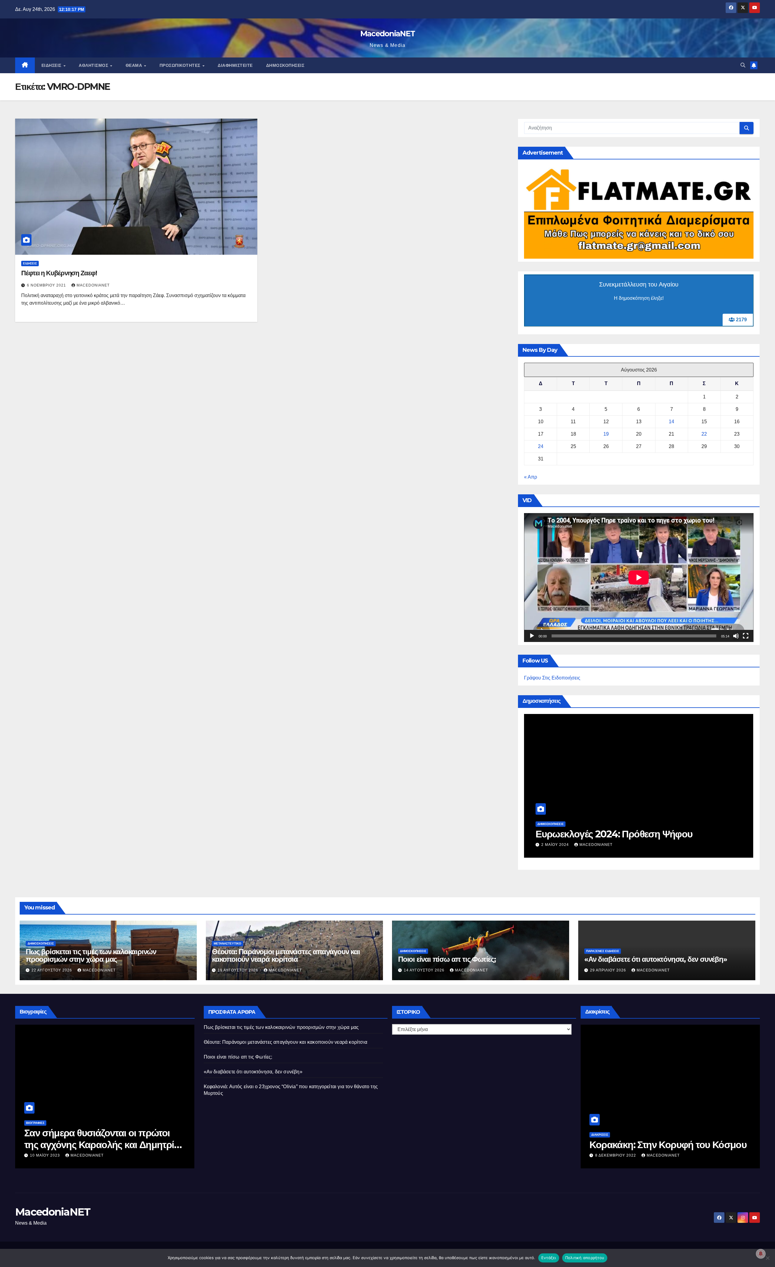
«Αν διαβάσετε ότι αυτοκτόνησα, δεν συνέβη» (655, 959)
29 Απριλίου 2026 (608, 970)
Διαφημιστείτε (235, 65)
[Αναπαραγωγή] (532, 636)
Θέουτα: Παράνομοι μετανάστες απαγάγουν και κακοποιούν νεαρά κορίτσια (286, 955)
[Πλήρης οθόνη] (746, 636)
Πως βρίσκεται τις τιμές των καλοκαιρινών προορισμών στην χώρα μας (91, 955)
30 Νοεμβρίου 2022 (616, 1155)
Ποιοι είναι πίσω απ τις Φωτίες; (447, 959)
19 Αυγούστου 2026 (238, 970)
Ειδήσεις (52, 65)
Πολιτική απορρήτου (585, 1257)
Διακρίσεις (599, 1123)
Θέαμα (134, 65)
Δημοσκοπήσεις (285, 65)
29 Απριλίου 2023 (48, 1155)
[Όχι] (767, 1258)
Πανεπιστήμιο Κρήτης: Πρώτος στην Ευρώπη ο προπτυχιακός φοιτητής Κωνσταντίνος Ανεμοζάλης (666, 1144)
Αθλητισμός (94, 65)
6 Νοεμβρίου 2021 (47, 285)
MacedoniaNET (387, 33)
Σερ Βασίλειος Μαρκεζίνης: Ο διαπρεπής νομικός (85, 1138)
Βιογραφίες (35, 1123)
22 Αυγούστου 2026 (52, 970)
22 (704, 434)
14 (671, 421)
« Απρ (530, 477)
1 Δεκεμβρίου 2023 (562, 845)
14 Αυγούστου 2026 (425, 970)
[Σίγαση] (736, 636)
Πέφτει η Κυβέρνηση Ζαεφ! (59, 273)
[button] (742, 65)
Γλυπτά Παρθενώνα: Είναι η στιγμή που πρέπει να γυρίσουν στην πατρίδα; (635, 828)
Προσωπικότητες (181, 65)
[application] (639, 577)
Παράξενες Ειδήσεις (602, 951)
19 (606, 434)
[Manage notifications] (761, 1254)
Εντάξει (548, 1257)
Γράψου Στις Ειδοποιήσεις (552, 677)
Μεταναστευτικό (227, 943)
